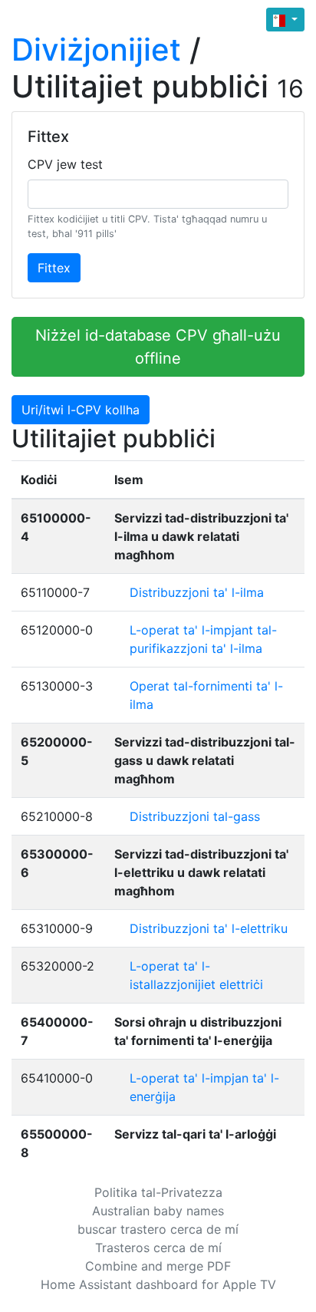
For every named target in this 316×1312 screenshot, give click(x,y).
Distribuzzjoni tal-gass (195, 816)
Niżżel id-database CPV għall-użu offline (158, 347)
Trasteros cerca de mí (158, 1247)
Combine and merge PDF (158, 1266)
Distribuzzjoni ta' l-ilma (197, 592)
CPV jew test (65, 164)
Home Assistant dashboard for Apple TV (158, 1284)
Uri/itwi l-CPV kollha (80, 409)
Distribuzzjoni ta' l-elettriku (209, 928)
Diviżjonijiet (96, 49)
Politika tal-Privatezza (158, 1192)
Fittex (54, 267)
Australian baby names (158, 1210)
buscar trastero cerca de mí (158, 1229)
